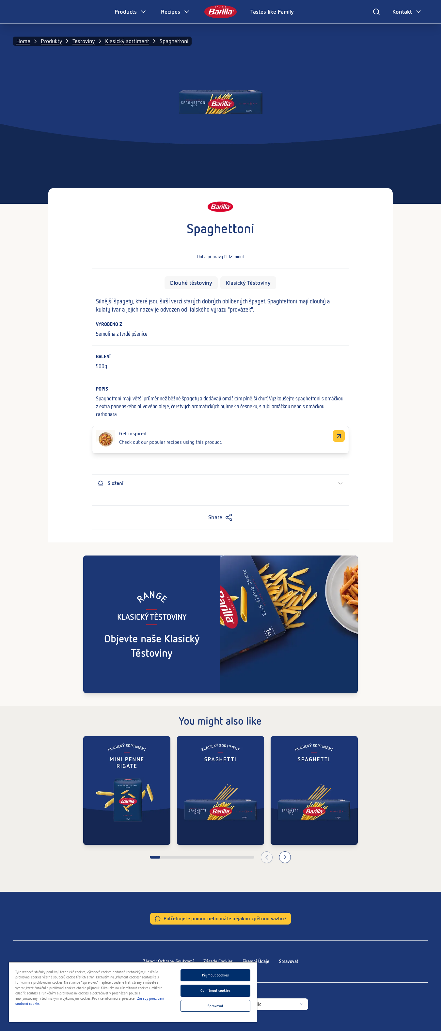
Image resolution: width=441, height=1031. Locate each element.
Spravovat (288, 961)
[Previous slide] (267, 857)
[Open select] (302, 1004)
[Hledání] (376, 11)
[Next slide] (285, 857)
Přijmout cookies (215, 975)
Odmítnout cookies (215, 990)
